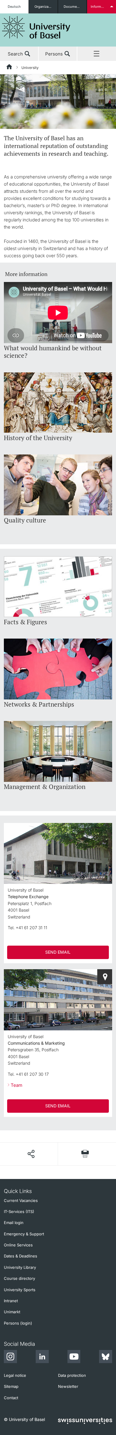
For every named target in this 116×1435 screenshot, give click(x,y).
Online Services (18, 1245)
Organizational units (46, 6)
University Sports (19, 1289)
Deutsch (14, 6)
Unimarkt (12, 1311)
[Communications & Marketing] (104, 976)
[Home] (9, 67)
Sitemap (11, 1386)
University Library (20, 1267)
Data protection (72, 1375)
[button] (31, 1154)
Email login (13, 1222)
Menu (96, 54)
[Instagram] (10, 1357)
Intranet (11, 1300)
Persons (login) (18, 1323)
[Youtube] (73, 1357)
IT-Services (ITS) (19, 1211)
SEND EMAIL (57, 952)
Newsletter (68, 1386)
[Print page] (85, 1154)
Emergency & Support (24, 1233)
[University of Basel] (36, 27)
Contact (11, 1397)
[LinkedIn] (42, 1357)
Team (16, 1085)
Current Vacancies (21, 1200)
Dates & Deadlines (20, 1256)
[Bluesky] (105, 1357)
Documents (73, 6)
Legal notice (15, 1375)
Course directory (19, 1278)
